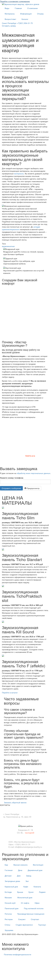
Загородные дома (12, 881)
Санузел (21, 919)
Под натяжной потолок (33, 908)
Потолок (8, 913)
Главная (18, 8)
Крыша (20, 892)
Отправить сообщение (11, 488)
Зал (27, 881)
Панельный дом (11, 908)
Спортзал (35, 919)
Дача (20, 870)
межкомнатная (8, 246)
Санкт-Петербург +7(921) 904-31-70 (17, 23)
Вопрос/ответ (10, 19)
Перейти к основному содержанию (15, 1)
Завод (28, 875)
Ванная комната (20, 864)
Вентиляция (38, 864)
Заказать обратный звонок (15, 802)
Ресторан (9, 919)
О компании (32, 8)
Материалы (10, 13)
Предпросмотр (32, 488)
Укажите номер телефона (11, 477)
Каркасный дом (11, 886)
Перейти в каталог (10, 692)
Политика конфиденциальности (17, 954)
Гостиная (9, 870)
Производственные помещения (30, 913)
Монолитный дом (24, 897)
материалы (19, 173)
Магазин (8, 897)
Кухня (31, 892)
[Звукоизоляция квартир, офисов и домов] (20, 4)
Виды (7, 8)
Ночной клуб (10, 903)
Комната (37, 886)
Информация (26, 13)
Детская (8, 875)
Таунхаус (42, 924)
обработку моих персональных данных (33, 473)
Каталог (25, 19)
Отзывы (40, 13)
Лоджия (42, 892)
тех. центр (6, 938)
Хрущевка (9, 930)
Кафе (25, 886)
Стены (7, 924)
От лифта (25, 903)
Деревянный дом (35, 870)
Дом (19, 875)
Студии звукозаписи (24, 924)
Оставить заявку (9, 25)
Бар (6, 864)
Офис (37, 903)
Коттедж (8, 892)
